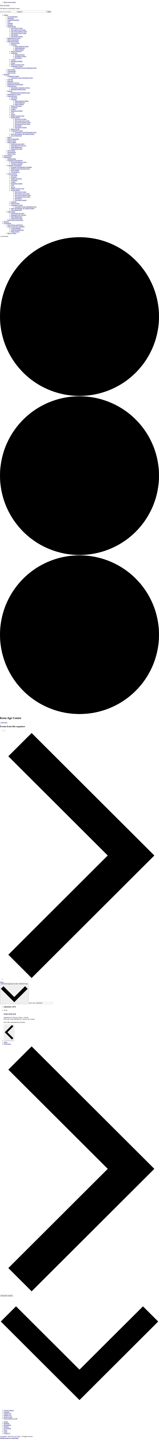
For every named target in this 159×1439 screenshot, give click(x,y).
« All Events (3, 722)
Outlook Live (8, 1415)
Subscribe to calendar (6, 1295)
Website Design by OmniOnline (9, 1438)
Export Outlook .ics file (10, 1418)
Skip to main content (10, 2)
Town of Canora (5, 5)
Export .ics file (8, 1417)
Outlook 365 (7, 1413)
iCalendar (6, 1412)
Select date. (32, 1003)
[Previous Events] (4, 730)
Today (2, 982)
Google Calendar (9, 1410)
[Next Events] (81, 979)
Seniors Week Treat (10, 1014)
